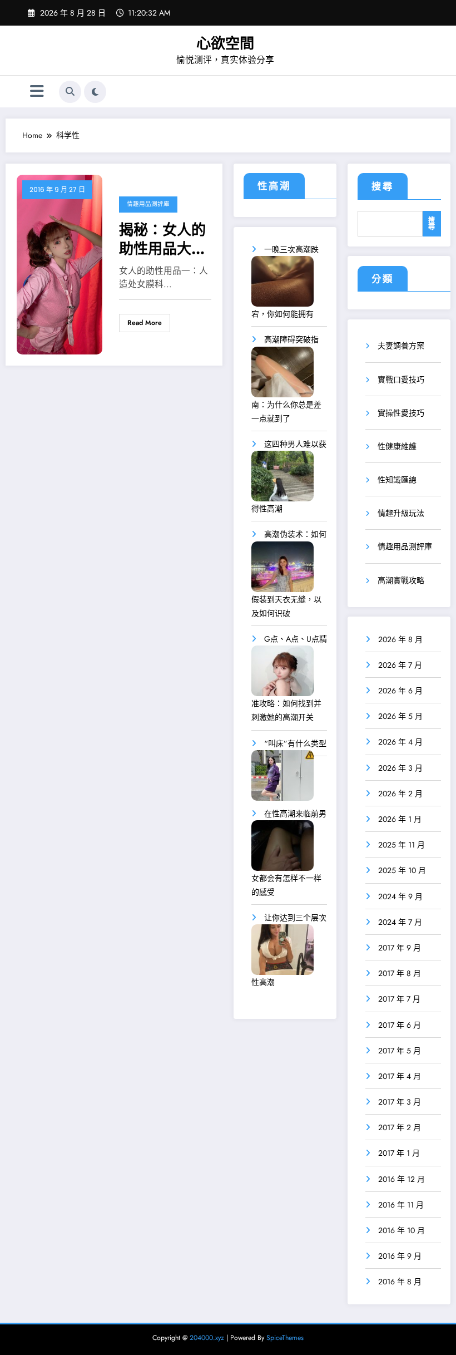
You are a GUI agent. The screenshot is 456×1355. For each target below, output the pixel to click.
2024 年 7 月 (400, 922)
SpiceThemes (285, 1338)
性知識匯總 (397, 479)
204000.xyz (207, 1338)
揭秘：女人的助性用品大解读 (162, 239)
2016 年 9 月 (400, 1256)
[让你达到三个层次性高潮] (282, 953)
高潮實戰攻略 (401, 580)
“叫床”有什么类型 (295, 743)
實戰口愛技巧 (401, 379)
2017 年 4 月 (399, 1076)
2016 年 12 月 (401, 1179)
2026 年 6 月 (400, 690)
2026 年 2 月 (400, 793)
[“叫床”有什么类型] (282, 779)
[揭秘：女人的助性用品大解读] (59, 263)
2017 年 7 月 (399, 998)
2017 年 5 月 (399, 1050)
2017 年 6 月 (399, 1025)
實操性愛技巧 (401, 412)
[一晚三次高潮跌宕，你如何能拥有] (282, 285)
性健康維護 (397, 446)
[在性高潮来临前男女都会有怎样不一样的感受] (282, 849)
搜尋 (382, 186)
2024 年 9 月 (400, 896)
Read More (144, 323)
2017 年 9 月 (399, 947)
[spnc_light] (95, 92)
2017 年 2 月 (399, 1127)
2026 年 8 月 (400, 639)
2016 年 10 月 (401, 1230)
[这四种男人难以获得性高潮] (282, 480)
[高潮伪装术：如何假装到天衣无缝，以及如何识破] (282, 570)
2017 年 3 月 (399, 1101)
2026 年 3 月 (400, 767)
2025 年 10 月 (402, 870)
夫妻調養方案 (401, 345)
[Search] (70, 91)
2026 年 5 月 (400, 716)
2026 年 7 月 (400, 665)
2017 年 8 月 (399, 973)
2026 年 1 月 (400, 819)
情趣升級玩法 (401, 513)
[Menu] (37, 91)
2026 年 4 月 (400, 741)
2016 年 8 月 (400, 1281)
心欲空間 (225, 43)
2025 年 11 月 (401, 844)
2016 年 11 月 (401, 1204)
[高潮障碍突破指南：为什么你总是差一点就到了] (282, 376)
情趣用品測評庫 (148, 204)
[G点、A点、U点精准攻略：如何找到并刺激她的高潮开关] (282, 675)
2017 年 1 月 (399, 1153)
